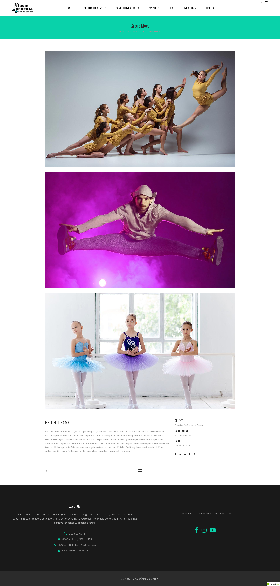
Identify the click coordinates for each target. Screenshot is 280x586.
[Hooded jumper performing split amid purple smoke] (140, 230)
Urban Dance (139, 31)
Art (129, 31)
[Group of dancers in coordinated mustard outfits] (140, 109)
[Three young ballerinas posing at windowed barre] (140, 351)
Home (122, 31)
